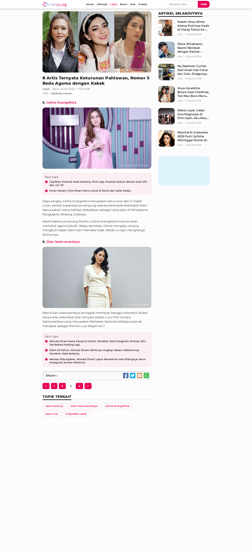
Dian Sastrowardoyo (63, 242)
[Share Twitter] (132, 375)
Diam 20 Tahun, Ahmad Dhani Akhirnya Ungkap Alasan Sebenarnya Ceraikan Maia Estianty (94, 352)
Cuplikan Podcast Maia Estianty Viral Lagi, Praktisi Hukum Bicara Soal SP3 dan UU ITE (98, 183)
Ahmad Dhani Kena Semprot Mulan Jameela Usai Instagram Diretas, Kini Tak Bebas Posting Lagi (97, 343)
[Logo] (55, 4)
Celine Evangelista (61, 102)
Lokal (46, 89)
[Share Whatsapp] (146, 375)
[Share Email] (139, 375)
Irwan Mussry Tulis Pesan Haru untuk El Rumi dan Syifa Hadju (90, 190)
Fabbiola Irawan (61, 93)
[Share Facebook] (126, 375)
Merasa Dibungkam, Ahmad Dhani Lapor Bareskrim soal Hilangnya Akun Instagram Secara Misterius (97, 361)
